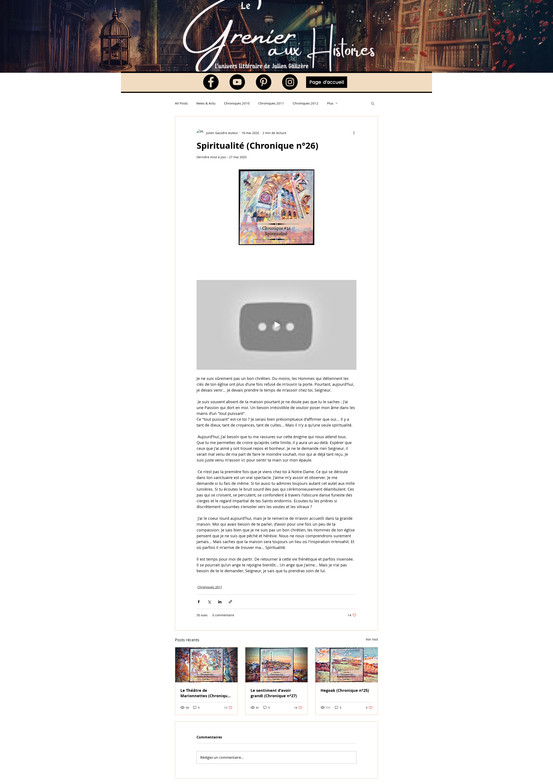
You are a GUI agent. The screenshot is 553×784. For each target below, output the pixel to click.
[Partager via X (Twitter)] (209, 602)
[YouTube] (237, 82)
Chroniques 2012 (305, 103)
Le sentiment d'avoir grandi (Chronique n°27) (274, 693)
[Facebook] (211, 82)
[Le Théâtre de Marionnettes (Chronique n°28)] (206, 664)
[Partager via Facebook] (199, 602)
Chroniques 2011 (271, 103)
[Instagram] (290, 82)
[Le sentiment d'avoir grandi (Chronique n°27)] (276, 664)
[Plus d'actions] (353, 132)
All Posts (181, 103)
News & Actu (205, 103)
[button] (372, 103)
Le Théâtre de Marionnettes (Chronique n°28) (205, 693)
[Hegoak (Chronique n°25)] (346, 664)
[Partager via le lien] (230, 602)
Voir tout (372, 639)
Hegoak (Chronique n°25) (345, 690)
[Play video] (276, 325)
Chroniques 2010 (237, 103)
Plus (330, 103)
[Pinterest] (263, 82)
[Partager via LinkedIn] (220, 602)
